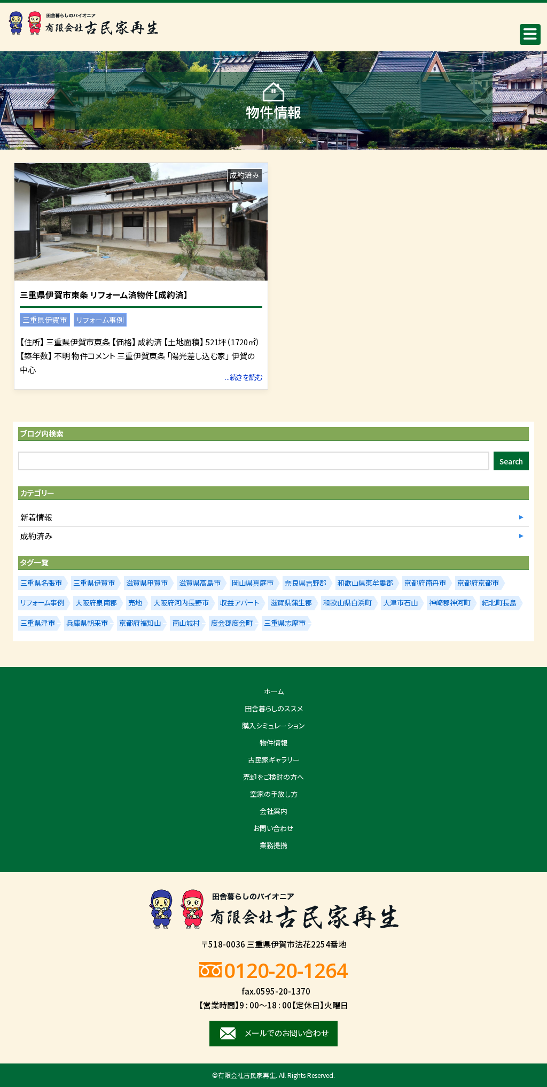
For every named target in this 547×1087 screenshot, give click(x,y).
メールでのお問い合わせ (287, 1032)
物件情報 (273, 742)
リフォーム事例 (100, 319)
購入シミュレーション (273, 725)
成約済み (245, 174)
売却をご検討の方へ (273, 777)
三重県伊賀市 (44, 319)
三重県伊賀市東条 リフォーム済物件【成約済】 (104, 295)
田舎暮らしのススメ (274, 708)
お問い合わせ (273, 828)
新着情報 (36, 517)
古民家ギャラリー (274, 760)
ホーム (274, 691)
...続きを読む (243, 377)
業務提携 (273, 845)
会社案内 (273, 811)
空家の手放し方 (274, 794)
